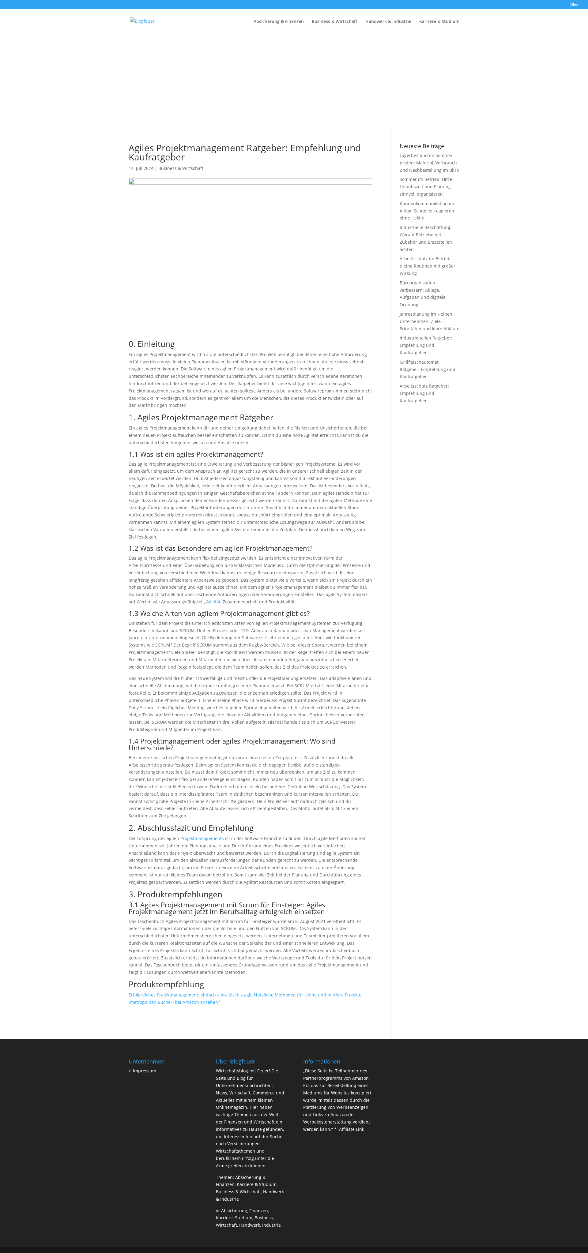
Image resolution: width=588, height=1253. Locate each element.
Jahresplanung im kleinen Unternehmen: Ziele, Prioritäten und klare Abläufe (429, 321)
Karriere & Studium (439, 21)
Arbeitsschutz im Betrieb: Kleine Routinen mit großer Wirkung (427, 266)
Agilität (213, 602)
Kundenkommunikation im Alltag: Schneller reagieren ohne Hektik (427, 211)
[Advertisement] (294, 79)
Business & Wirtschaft (334, 21)
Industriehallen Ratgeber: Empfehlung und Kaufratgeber (426, 345)
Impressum (144, 1071)
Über (574, 5)
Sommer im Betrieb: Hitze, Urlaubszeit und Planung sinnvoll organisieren (426, 186)
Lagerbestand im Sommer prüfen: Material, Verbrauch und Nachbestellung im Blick (429, 162)
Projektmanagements (202, 838)
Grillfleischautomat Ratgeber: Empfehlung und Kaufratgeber (427, 369)
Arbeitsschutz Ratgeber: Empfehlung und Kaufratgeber (424, 393)
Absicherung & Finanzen (279, 21)
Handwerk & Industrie (388, 21)
